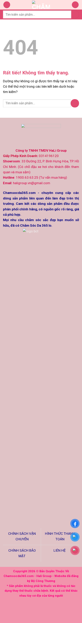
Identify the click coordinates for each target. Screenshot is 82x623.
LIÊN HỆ (60, 550)
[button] (6, 4)
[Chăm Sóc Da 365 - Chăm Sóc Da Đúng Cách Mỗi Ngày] (41, 5)
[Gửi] (75, 14)
